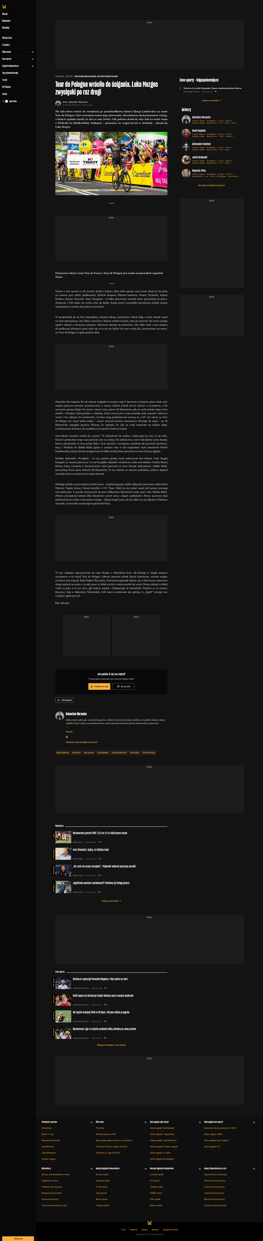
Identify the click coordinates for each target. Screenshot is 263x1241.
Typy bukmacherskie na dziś (54, 1205)
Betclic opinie (102, 1199)
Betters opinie (156, 1205)
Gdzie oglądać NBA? (213, 1134)
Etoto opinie (155, 1199)
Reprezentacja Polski (51, 1140)
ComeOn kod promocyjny (215, 1205)
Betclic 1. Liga (48, 1134)
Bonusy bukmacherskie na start (55, 1174)
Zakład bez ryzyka (50, 1180)
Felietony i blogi (198, 123)
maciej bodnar (103, 753)
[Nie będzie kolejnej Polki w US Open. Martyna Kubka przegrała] (111, 1016)
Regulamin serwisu (170, 1230)
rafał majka (134, 753)
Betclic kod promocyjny (214, 1199)
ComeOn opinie (156, 1174)
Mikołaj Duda (78, 842)
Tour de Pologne (148, 753)
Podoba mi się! (101, 686)
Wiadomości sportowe (49, 1121)
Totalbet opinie (156, 1187)
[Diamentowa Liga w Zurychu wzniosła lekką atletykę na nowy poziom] (111, 1033)
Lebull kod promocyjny (214, 1193)
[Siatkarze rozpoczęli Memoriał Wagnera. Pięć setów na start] (111, 983)
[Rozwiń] (31, 51)
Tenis (227, 123)
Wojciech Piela (199, 170)
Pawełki (228, 136)
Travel (4, 80)
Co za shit (125, 686)
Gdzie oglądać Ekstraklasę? (162, 1128)
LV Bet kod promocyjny (214, 1187)
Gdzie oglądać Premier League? (164, 1146)
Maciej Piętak (78, 859)
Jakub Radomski (199, 157)
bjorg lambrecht (63, 753)
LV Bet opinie (101, 1187)
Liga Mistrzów (48, 1146)
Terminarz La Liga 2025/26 (108, 1153)
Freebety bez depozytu (52, 1187)
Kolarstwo (76, 753)
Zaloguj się (18, 1239)
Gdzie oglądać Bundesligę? (162, 1159)
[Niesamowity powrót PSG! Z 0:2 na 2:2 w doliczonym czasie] (111, 837)
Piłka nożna (6, 52)
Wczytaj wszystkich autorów (211, 185)
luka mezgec (89, 753)
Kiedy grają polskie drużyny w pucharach (114, 1140)
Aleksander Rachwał (192, 92)
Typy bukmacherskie (10, 73)
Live (220, 123)
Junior (4, 94)
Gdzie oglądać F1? (212, 1146)
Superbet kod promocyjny (215, 1174)
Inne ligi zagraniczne (54, 886)
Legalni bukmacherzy (10, 66)
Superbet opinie (103, 1180)
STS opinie (154, 1180)
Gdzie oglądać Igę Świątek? (216, 1140)
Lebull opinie (101, 1193)
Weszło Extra (7, 38)
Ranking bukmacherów (52, 1193)
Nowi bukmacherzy (50, 1199)
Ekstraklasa (221, 176)
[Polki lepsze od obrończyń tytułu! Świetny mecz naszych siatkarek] (111, 1000)
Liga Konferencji (49, 1153)
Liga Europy (232, 176)
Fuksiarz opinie (102, 1205)
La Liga (220, 121)
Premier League (198, 121)
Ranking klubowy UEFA (106, 1134)
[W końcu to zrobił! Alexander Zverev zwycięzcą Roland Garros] (212, 90)
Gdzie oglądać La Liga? (160, 1153)
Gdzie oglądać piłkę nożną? (159, 1121)
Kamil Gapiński (199, 130)
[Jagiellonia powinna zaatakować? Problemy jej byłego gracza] (111, 887)
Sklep (233, 123)
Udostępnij (67, 700)
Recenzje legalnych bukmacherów (107, 1168)
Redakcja (133, 1230)
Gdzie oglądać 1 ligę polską (162, 1134)
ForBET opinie (156, 1193)
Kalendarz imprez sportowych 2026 (220, 1128)
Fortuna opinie (102, 1174)
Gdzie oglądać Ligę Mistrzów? (163, 1140)
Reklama (155, 1230)
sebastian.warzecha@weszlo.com (81, 742)
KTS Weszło (6, 87)
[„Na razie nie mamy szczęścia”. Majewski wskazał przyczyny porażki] (111, 870)
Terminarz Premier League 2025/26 (111, 1146)
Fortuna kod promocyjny (215, 1180)
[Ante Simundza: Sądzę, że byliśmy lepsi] (111, 854)
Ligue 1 (54, 835)
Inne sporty (6, 59)
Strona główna (59, 76)
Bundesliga (211, 121)
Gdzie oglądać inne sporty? (213, 1121)
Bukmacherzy (46, 1168)
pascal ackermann (119, 753)
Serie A (228, 121)
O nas (123, 1230)
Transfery (6, 45)
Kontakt (145, 1230)
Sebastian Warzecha (78, 102)
